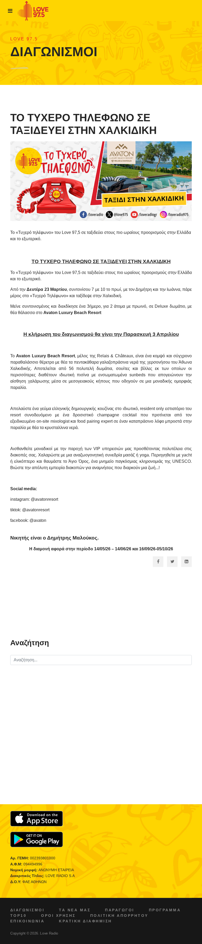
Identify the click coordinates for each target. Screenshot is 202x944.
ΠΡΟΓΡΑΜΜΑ (165, 910)
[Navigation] (10, 10)
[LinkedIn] (186, 561)
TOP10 (18, 915)
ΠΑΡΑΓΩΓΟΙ (119, 910)
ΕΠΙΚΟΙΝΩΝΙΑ (27, 921)
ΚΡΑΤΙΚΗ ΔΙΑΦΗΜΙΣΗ (85, 921)
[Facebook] (158, 561)
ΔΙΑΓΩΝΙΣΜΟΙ (27, 910)
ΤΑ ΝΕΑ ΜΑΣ (74, 910)
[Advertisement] (101, 604)
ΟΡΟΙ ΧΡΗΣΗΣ (58, 915)
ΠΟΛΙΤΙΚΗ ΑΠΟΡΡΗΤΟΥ (119, 915)
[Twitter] (172, 561)
